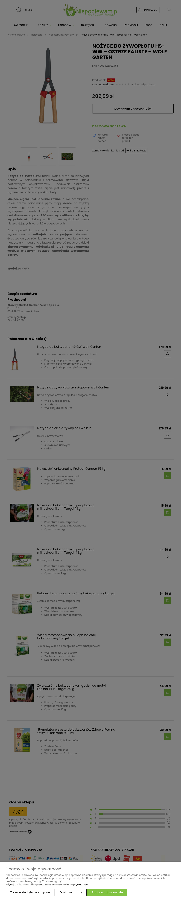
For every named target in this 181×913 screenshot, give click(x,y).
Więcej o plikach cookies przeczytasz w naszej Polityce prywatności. (47, 884)
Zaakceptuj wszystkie (107, 892)
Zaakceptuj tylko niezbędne (30, 892)
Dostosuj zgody (71, 892)
